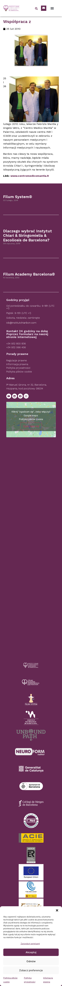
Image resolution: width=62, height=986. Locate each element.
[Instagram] (26, 396)
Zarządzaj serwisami (30, 943)
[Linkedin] (14, 396)
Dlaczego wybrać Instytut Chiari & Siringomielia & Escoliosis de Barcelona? (27, 235)
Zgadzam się (31, 426)
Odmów (31, 961)
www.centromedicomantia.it (29, 175)
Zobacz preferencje (31, 970)
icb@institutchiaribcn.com (21, 322)
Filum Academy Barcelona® (29, 274)
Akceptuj (31, 952)
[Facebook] (20, 396)
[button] (57, 910)
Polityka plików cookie (31, 419)
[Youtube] (8, 396)
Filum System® (17, 197)
